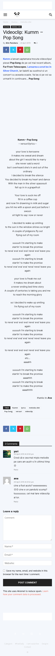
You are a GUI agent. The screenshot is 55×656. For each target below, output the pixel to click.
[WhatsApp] (27, 50)
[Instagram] (32, 634)
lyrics (23, 408)
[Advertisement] (27, 5)
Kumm (15, 408)
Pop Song (8, 411)
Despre (45, 643)
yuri (16, 451)
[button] (5, 15)
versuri (19, 411)
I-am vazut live (33, 643)
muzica (14, 22)
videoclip (29, 411)
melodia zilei (25, 22)
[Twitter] (13, 50)
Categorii (8, 643)
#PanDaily (19, 643)
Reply (16, 470)
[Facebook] (6, 50)
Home (5, 22)
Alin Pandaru (12, 43)
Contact (27, 647)
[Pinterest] (20, 50)
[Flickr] (23, 634)
